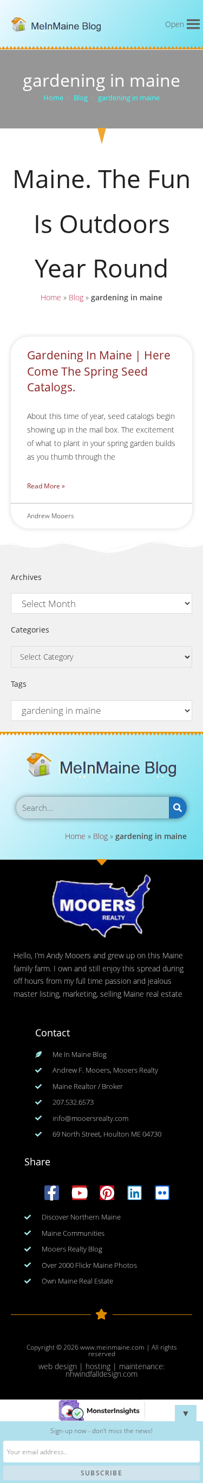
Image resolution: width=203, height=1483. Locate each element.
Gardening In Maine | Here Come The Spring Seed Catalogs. (99, 371)
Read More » (46, 486)
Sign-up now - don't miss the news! (101, 1430)
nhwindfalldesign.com (101, 1374)
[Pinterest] (107, 1192)
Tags (19, 684)
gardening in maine (129, 97)
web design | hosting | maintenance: (101, 1366)
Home (51, 297)
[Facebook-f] (51, 1192)
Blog (76, 297)
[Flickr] (162, 1192)
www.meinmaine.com (112, 1347)
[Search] (178, 807)
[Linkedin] (134, 1192)
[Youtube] (79, 1192)
